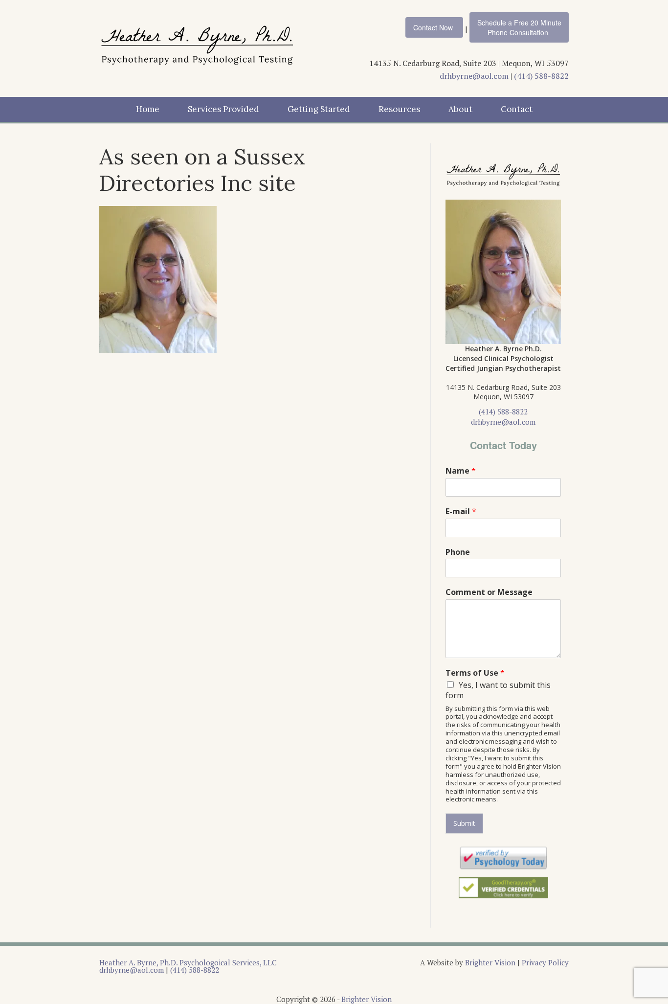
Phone (457, 552)
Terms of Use (475, 673)
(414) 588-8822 (541, 75)
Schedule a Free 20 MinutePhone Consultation (519, 27)
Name (460, 471)
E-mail (460, 511)
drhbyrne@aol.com (474, 75)
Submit (464, 823)
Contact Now (433, 27)
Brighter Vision (490, 962)
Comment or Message (489, 592)
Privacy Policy (545, 962)
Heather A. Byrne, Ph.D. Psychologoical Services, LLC (188, 962)
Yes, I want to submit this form (498, 690)
